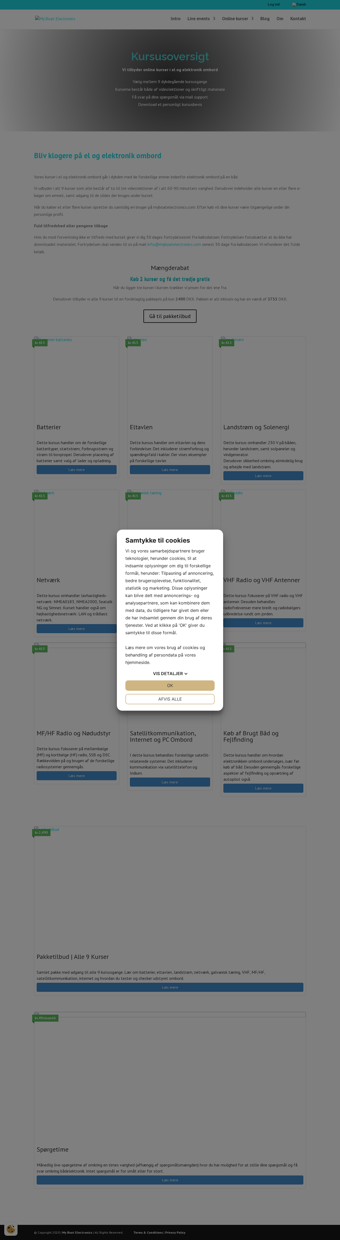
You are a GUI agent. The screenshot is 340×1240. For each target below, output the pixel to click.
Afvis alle (170, 699)
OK (170, 685)
